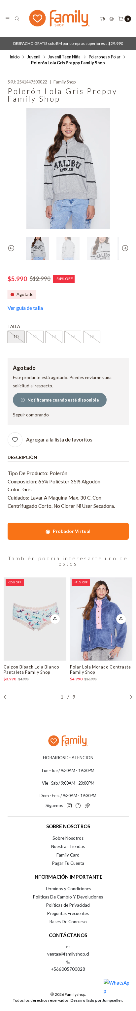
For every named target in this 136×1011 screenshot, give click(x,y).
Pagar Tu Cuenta (68, 863)
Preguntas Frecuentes (68, 913)
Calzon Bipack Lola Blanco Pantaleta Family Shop (31, 670)
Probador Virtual (68, 531)
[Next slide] (124, 248)
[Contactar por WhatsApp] (117, 992)
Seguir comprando (31, 415)
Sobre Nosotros (68, 838)
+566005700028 (68, 969)
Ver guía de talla (25, 308)
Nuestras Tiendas (68, 846)
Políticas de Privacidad (68, 905)
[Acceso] (111, 18)
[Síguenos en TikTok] (87, 806)
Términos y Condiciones (68, 888)
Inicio (14, 57)
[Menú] (7, 18)
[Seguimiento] (102, 18)
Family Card (68, 855)
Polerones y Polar (104, 57)
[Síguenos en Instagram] (69, 806)
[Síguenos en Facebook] (78, 806)
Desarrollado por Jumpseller (96, 1000)
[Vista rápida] (55, 619)
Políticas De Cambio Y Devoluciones (68, 896)
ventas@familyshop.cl (68, 954)
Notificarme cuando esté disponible (63, 400)
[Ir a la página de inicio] (59, 19)
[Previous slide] (12, 248)
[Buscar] (17, 18)
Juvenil (33, 57)
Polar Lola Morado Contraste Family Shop (100, 670)
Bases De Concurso (68, 921)
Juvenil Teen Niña (64, 57)
